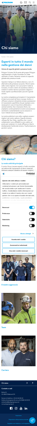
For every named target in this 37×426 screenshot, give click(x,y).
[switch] (32, 214)
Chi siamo (4, 383)
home (3, 57)
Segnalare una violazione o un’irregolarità (18, 423)
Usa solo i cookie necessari (18, 251)
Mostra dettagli (25, 233)
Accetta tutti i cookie (18, 239)
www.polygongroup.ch (7, 404)
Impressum (18, 415)
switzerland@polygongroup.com (10, 402)
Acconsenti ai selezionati (18, 245)
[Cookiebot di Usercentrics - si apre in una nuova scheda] (26, 174)
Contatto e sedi (6, 388)
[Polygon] (7, 2)
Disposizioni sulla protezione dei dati (18, 419)
